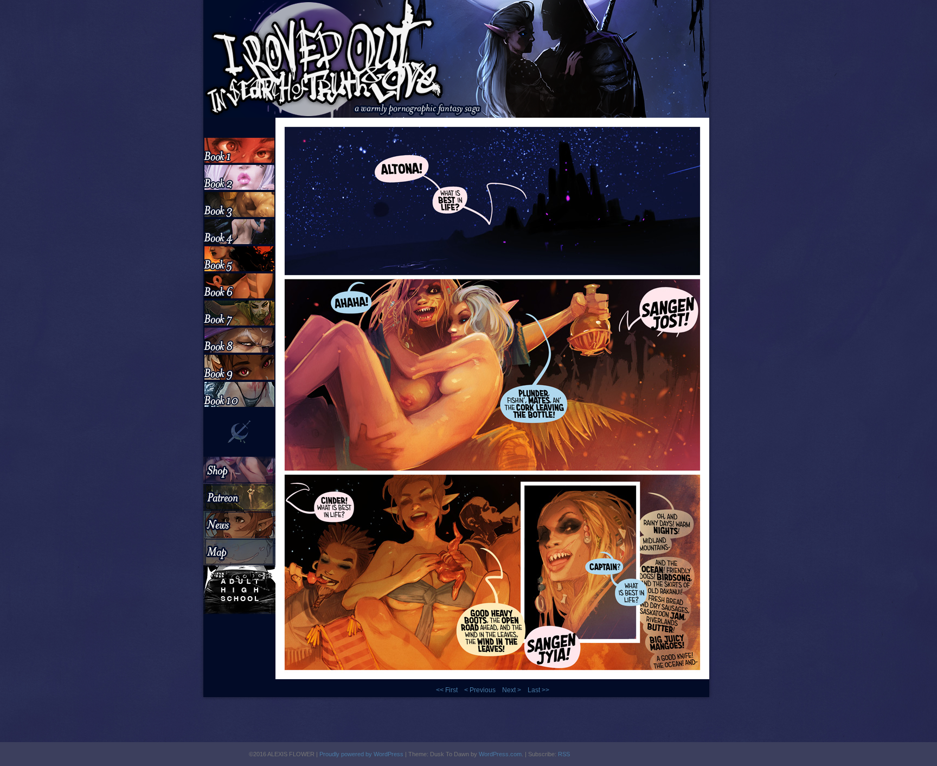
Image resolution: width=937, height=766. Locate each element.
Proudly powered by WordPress (361, 754)
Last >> (538, 690)
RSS (564, 754)
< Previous (480, 690)
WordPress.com (500, 754)
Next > (511, 690)
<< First (447, 690)
